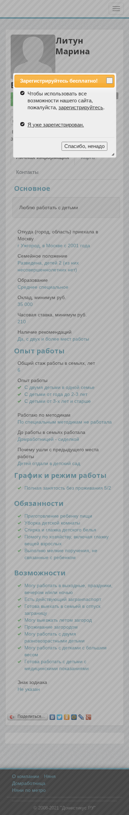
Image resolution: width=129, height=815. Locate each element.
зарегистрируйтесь (80, 107)
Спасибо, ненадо (84, 146)
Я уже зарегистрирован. (56, 125)
